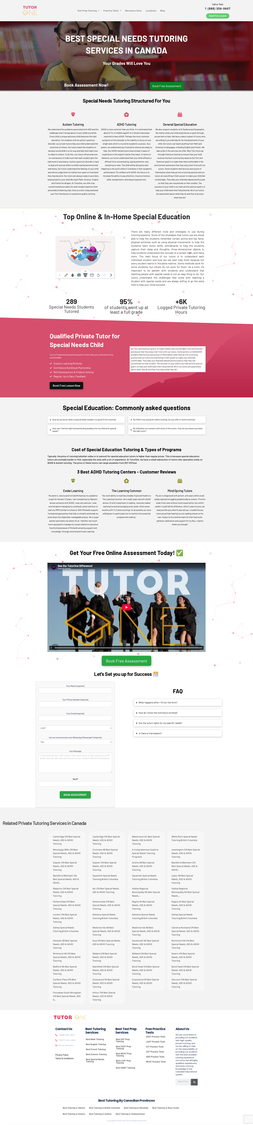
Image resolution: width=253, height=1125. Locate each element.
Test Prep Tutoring (87, 10)
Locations (151, 10)
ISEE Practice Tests (155, 1057)
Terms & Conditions (64, 1058)
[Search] (194, 1082)
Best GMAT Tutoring (125, 1068)
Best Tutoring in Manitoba (136, 1108)
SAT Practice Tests (155, 1052)
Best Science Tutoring (96, 1054)
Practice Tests (111, 10)
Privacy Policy (61, 1055)
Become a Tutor (133, 10)
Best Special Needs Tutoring (95, 1060)
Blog (162, 10)
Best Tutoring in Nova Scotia (165, 1108)
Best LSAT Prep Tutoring (123, 1061)
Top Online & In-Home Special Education (126, 216)
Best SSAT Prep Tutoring (123, 1047)
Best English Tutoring (96, 1044)
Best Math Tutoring (95, 1039)
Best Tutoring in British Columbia (104, 1108)
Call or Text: (218, 6)
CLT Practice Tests (155, 1046)
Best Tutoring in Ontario (74, 1114)
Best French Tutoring (96, 1049)
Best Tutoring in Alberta (74, 1108)
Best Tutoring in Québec (100, 1114)
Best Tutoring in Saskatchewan (130, 1114)
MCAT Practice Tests (156, 1062)
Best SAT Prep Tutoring (123, 1040)
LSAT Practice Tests (155, 1041)
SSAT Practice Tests (155, 1036)
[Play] (51, 648)
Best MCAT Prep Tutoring (124, 1054)
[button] (88, 10)
